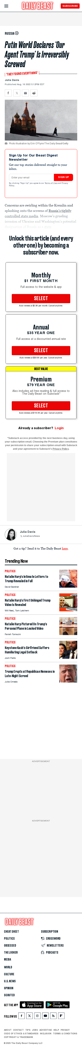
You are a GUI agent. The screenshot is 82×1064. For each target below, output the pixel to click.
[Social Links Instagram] (37, 1017)
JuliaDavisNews (31, 536)
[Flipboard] (61, 1017)
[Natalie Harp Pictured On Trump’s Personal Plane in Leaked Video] (68, 634)
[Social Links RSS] (53, 1017)
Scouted (9, 995)
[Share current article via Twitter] (16, 92)
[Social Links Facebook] (21, 1017)
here (65, 548)
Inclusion (45, 1033)
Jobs (35, 1030)
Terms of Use (51, 183)
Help (56, 1030)
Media (7, 959)
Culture (9, 974)
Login (59, 428)
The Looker (11, 952)
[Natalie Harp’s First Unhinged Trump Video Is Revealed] (68, 610)
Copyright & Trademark (18, 1037)
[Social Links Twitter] (29, 1017)
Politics (9, 938)
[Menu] (9, 6)
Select (41, 298)
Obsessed (10, 945)
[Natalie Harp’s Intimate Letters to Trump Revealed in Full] (68, 586)
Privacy (65, 1030)
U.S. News (10, 981)
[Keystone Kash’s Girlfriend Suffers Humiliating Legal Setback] (68, 657)
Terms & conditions (65, 1033)
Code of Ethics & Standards (21, 1033)
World (8, 967)
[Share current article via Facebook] (8, 92)
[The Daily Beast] (38, 6)
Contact (18, 1030)
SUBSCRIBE (70, 5)
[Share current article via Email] (25, 92)
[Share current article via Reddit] (33, 92)
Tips (27, 1030)
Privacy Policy (61, 448)
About (8, 1030)
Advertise (45, 1030)
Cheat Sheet (11, 931)
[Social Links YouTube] (45, 1017)
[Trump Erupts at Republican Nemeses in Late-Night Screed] (68, 681)
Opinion (8, 988)
